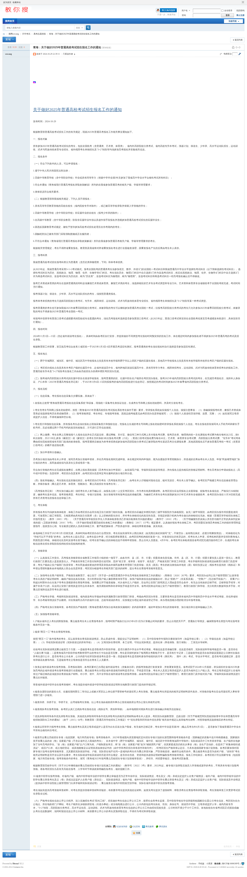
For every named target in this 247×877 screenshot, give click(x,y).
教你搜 (217, 863)
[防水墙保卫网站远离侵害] (242, 863)
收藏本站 (17, 2)
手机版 (201, 863)
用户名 (185, 10)
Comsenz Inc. (18, 867)
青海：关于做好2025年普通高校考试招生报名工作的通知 (74, 34)
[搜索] (88, 28)
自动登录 (228, 10)
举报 (238, 846)
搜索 (78, 28)
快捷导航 (233, 21)
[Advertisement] (137, 82)
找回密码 (240, 10)
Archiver (192, 863)
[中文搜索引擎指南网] (17, 12)
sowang (8, 54)
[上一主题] (236, 47)
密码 (184, 15)
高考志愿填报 (40, 34)
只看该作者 (68, 54)
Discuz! (16, 863)
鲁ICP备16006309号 (230, 863)
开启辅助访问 (240, 2)
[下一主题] (239, 47)
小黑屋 (209, 863)
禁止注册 (240, 15)
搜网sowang (14, 34)
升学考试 (26, 34)
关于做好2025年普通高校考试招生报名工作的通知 (77, 109)
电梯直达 (228, 54)
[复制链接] (106, 47)
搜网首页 (9, 21)
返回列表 (239, 40)
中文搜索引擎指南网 (4, 34)
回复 (39, 846)
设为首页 (7, 2)
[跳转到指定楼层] (239, 53)
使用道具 (228, 846)
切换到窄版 (242, 2)
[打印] (233, 47)
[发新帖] (9, 39)
